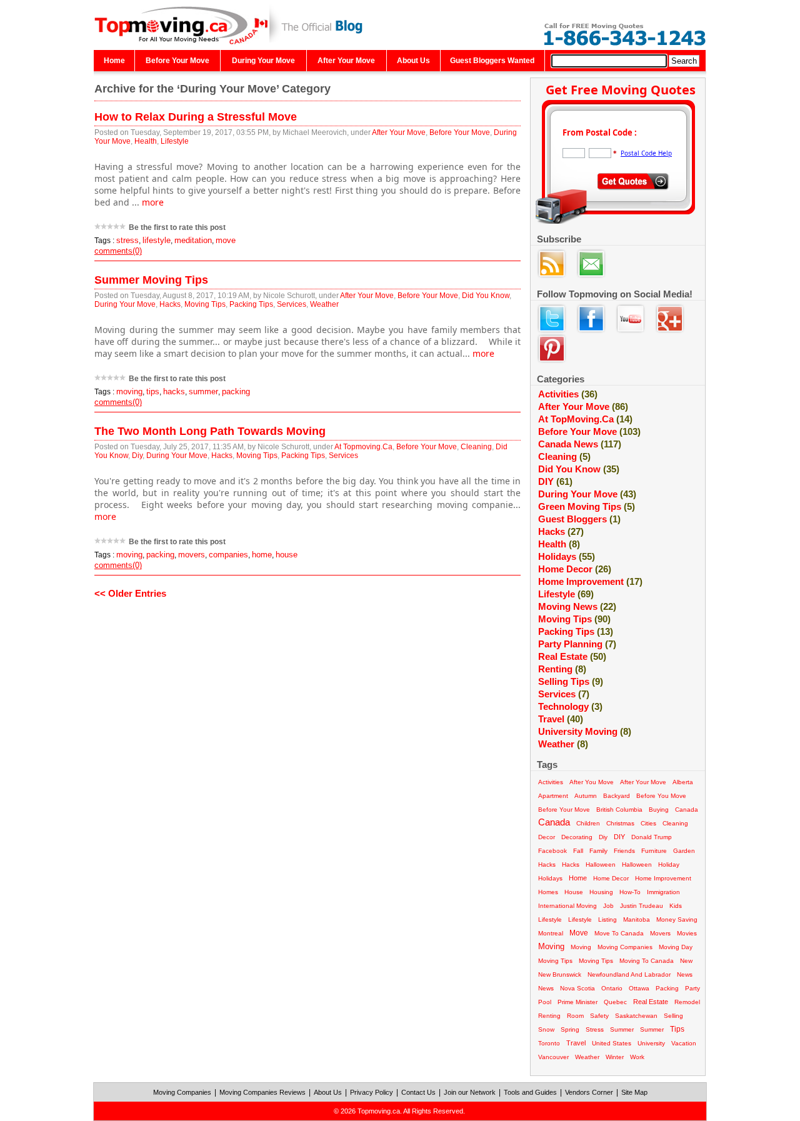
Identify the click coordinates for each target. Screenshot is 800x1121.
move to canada (619, 933)
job (608, 905)
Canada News (579, 444)
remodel (687, 1002)
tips (152, 391)
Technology (570, 706)
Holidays (566, 556)
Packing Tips (251, 304)
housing (601, 892)
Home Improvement (590, 581)
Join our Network (470, 1092)
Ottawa (639, 988)
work (637, 1057)
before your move (564, 809)
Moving (581, 947)
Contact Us (418, 1092)
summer (203, 391)
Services (291, 304)
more (153, 202)
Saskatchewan (636, 1015)
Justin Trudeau (641, 905)
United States (611, 1043)
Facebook (552, 850)
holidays (550, 878)
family (598, 850)
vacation (683, 1043)
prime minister (578, 1002)
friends (624, 850)
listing (607, 919)
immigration (663, 892)
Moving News (577, 606)
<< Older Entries (130, 593)
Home (114, 60)
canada (686, 809)
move (226, 240)
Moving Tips (205, 304)
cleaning (564, 456)
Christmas (620, 823)
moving (129, 391)
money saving (677, 919)
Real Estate (572, 656)
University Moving (584, 731)
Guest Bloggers (579, 519)
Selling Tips (570, 681)
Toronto (549, 1043)
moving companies (625, 947)
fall (578, 850)
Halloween (637, 864)
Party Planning (577, 644)
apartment (553, 795)
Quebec (615, 1002)
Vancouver (553, 1057)
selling (673, 1015)
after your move (643, 782)
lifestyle (156, 240)
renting (549, 1015)
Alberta (682, 782)
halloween (601, 864)
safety (599, 1015)
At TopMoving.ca (585, 419)
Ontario (611, 988)
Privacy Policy (371, 1092)
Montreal (550, 933)
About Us (413, 60)
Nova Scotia (577, 988)
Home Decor (574, 569)
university (651, 1043)
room (575, 1015)
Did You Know (485, 295)
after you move (591, 782)
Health (145, 141)
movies (687, 933)
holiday (668, 864)
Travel (560, 719)
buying (659, 809)
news (684, 974)
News (546, 988)
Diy (137, 455)
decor (546, 837)
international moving (567, 905)
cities (648, 823)
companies (228, 554)
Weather (324, 304)
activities (550, 782)
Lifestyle (175, 141)
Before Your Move (177, 60)
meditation (193, 240)
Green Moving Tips (586, 506)
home (262, 554)
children (588, 823)
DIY (555, 481)
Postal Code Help (646, 153)
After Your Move (346, 60)
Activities (568, 394)
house (287, 554)
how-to (630, 892)
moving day (675, 947)
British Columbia (619, 809)
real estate (650, 1001)
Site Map (634, 1092)
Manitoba (636, 919)
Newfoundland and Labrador (629, 974)
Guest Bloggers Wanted (492, 60)
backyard (616, 795)
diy (603, 837)
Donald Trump (651, 837)
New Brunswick (559, 974)
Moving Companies (182, 1092)
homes (548, 892)
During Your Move (263, 60)
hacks (174, 391)
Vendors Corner (589, 1092)
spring (570, 1029)
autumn (585, 795)
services (563, 694)
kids (675, 905)
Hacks (170, 304)
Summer (652, 1029)
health (559, 544)
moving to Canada (646, 960)
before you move (661, 795)
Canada (554, 822)
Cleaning (476, 446)
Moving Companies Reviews (262, 1092)
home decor (611, 878)
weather (563, 744)
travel (576, 1043)
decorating (576, 837)
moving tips (555, 960)
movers (191, 554)
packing (236, 391)
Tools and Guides (530, 1092)
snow (546, 1029)
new (686, 960)
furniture (654, 850)
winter (615, 1057)
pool (544, 1002)
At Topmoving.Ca (363, 446)
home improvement (663, 878)
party (692, 988)
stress (127, 240)
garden (684, 850)
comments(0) (118, 251)
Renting (562, 669)
